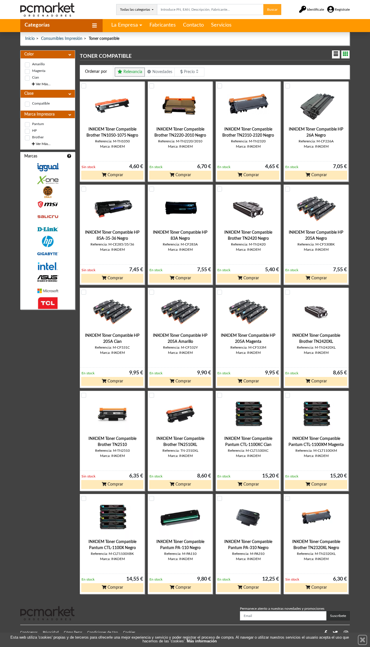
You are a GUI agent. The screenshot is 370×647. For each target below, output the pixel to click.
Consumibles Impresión (61, 39)
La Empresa (124, 25)
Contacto (193, 25)
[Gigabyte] (48, 254)
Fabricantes (162, 25)
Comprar (114, 175)
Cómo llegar (73, 632)
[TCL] (48, 303)
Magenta (38, 70)
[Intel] (48, 266)
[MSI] (48, 204)
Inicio (30, 39)
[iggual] (48, 167)
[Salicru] (48, 217)
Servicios (221, 25)
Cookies (129, 632)
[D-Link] (48, 229)
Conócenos (29, 632)
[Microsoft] (48, 291)
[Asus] (48, 278)
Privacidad (51, 632)
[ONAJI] (48, 192)
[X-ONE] (48, 180)
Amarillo (38, 64)
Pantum (38, 124)
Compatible (41, 103)
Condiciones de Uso (102, 632)
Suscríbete (338, 616)
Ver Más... (43, 84)
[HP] (48, 241)
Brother (38, 137)
